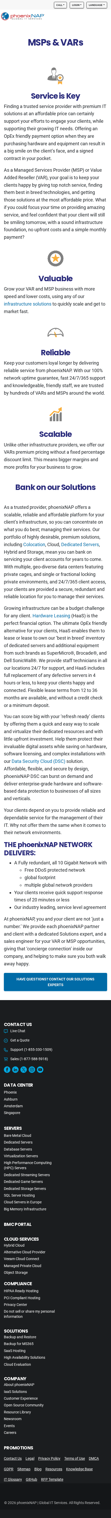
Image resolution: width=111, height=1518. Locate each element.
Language (95, 5)
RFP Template (52, 1479)
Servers (13, 1128)
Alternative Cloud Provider (24, 1252)
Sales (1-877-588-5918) (29, 1059)
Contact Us (13, 1458)
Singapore (12, 1113)
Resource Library (17, 1412)
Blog (38, 1469)
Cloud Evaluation (17, 1364)
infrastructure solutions (27, 304)
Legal (30, 1458)
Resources (53, 1469)
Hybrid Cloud (14, 1245)
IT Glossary (13, 1479)
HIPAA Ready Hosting (21, 1291)
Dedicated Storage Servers (25, 1189)
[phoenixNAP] (23, 17)
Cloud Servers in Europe (23, 1202)
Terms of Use (74, 1458)
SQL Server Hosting (19, 1195)
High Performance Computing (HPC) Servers (28, 1165)
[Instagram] (32, 1069)
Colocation (34, 544)
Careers (10, 1432)
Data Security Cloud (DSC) (38, 761)
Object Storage (16, 1272)
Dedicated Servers (80, 544)
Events (9, 1426)
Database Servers (18, 1149)
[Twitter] (23, 1069)
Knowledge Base (79, 1469)
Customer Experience (21, 1398)
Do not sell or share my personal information (29, 1314)
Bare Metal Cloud (17, 1135)
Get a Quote (19, 1040)
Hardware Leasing (51, 615)
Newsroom (12, 1419)
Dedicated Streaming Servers (27, 1175)
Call (59, 5)
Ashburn (11, 1099)
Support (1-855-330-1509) (31, 1049)
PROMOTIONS (18, 1448)
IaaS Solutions (15, 1392)
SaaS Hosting (15, 1351)
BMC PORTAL (17, 1224)
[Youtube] (40, 1069)
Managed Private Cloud (22, 1266)
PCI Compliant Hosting (22, 1298)
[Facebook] (7, 1069)
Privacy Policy (49, 1458)
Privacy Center (15, 1305)
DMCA (94, 1458)
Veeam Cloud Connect (21, 1259)
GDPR (8, 1469)
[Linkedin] (15, 1069)
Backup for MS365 (19, 1344)
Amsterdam (13, 1106)
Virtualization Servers (21, 1156)
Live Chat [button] (17, 1031)
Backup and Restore (20, 1337)
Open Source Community (24, 1405)
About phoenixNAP (19, 1385)
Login (76, 5)
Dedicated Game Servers (23, 1182)
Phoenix (10, 1092)
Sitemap (23, 1469)
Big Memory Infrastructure (25, 1209)
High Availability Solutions (24, 1357)
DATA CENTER (18, 1085)
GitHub (31, 1479)
